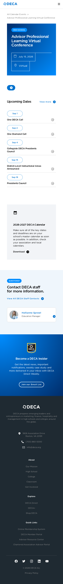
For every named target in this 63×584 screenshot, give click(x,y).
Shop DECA (31, 513)
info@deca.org (34, 447)
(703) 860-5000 (34, 442)
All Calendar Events (16, 14)
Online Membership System (31, 529)
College (31, 477)
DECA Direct (31, 503)
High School (31, 472)
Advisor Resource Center (31, 540)
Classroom (31, 482)
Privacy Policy (31, 573)
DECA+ (31, 508)
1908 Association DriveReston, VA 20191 (34, 434)
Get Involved (31, 487)
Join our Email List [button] (31, 384)
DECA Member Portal (31, 534)
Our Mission (31, 467)
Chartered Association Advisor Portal (31, 545)
